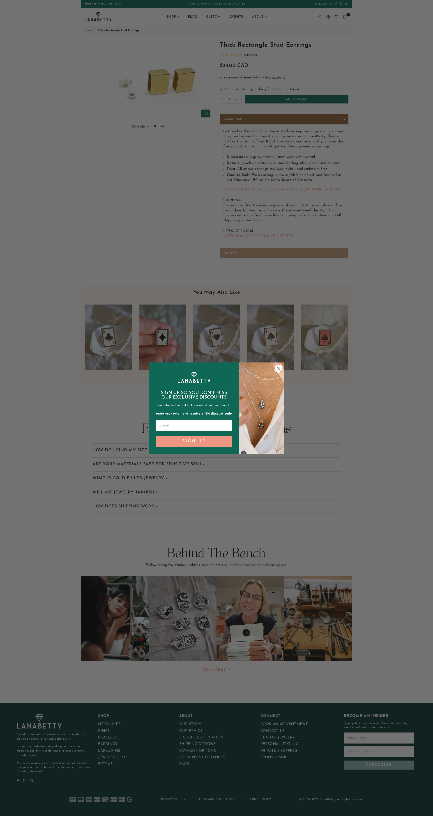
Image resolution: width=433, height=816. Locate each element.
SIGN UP (194, 441)
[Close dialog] (278, 368)
